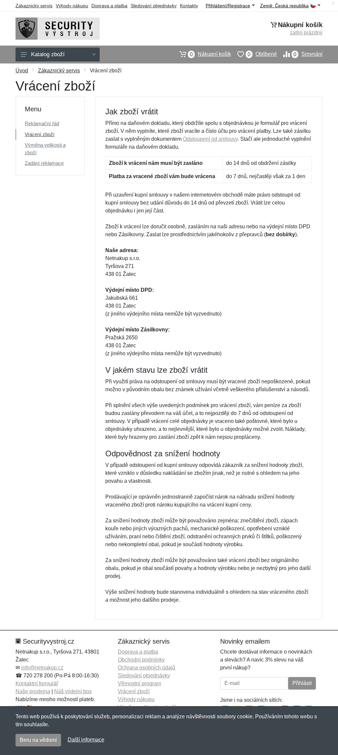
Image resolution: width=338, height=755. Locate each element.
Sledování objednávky (154, 5)
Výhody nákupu (72, 5)
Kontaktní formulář (37, 683)
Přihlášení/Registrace (228, 5)
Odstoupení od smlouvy (210, 139)
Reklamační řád (42, 123)
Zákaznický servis (34, 5)
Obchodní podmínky (141, 659)
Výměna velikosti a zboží (45, 148)
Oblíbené (262, 54)
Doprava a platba (109, 5)
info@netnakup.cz (42, 667)
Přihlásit (302, 683)
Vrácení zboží (39, 134)
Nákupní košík (210, 54)
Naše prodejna (33, 691)
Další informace (86, 739)
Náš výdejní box (73, 691)
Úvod (22, 70)
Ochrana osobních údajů (146, 667)
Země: (284, 5)
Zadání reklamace (44, 163)
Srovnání (307, 54)
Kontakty (189, 5)
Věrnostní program (139, 683)
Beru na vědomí (38, 740)
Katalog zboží (48, 54)
